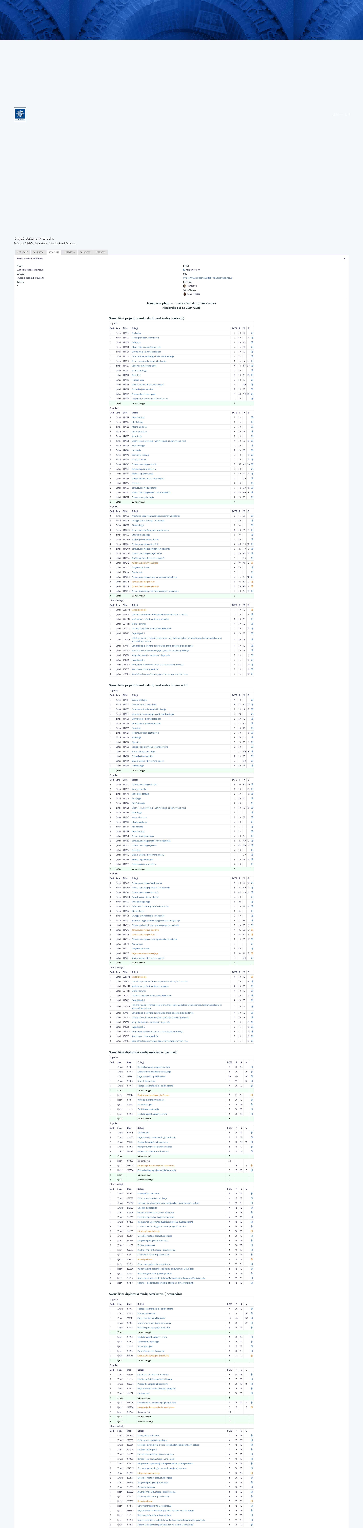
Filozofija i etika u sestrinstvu (145, 337)
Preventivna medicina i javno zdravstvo (156, 1212)
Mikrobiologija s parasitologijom (146, 351)
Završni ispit (137, 572)
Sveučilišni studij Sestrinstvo (63, 243)
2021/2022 (100, 252)
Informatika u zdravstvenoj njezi (146, 347)
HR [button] (349, 114)
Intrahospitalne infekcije (149, 1231)
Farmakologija (138, 380)
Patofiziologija (138, 445)
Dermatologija (138, 417)
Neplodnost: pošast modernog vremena (150, 619)
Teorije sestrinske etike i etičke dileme (155, 1085)
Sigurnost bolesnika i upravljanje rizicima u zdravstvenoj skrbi (166, 1282)
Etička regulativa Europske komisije (153, 1254)
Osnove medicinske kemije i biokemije (149, 361)
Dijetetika (136, 375)
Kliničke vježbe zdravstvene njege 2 (148, 478)
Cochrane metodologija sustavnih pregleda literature (162, 1226)
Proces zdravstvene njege (144, 394)
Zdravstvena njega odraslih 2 (145, 544)
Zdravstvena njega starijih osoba (147, 553)
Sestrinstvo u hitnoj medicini (145, 669)
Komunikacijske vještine (142, 389)
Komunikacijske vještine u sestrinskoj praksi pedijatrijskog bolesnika (163, 645)
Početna (18, 243)
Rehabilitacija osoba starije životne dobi (156, 1217)
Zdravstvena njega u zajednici (145, 586)
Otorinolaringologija (141, 534)
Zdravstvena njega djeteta (144, 487)
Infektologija (137, 422)
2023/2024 (70, 252)
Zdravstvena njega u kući (143, 581)
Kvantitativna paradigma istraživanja (154, 1071)
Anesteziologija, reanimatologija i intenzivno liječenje (156, 516)
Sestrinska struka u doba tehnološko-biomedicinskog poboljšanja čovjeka (171, 1278)
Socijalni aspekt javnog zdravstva (153, 1240)
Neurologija (137, 436)
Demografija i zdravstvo (149, 1193)
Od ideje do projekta (147, 1207)
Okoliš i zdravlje (139, 623)
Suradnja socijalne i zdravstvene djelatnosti (152, 628)
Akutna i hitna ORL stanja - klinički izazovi (156, 1250)
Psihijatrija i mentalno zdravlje (145, 539)
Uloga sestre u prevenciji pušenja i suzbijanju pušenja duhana (165, 1221)
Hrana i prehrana (145, 1259)
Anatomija (136, 333)
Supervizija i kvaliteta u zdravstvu (153, 1151)
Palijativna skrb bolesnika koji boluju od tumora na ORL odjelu (166, 1268)
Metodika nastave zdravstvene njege (155, 1235)
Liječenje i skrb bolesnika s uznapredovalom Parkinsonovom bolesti (168, 1203)
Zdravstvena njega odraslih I (145, 464)
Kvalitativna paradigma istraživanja (153, 1095)
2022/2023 (85, 252)
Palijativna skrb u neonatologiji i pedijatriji (157, 1137)
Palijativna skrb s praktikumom (151, 1076)
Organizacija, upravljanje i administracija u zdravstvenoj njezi (159, 441)
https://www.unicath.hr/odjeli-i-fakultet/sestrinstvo (207, 277)
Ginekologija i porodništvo (144, 469)
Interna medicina (139, 426)
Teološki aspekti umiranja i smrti (152, 1114)
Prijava (339, 114)
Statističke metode (147, 1081)
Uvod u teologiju (139, 370)
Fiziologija (136, 342)
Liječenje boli (143, 1132)
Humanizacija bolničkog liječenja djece (155, 1273)
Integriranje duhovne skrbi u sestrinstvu (156, 1165)
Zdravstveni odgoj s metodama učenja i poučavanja (155, 591)
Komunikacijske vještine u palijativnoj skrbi (157, 1170)
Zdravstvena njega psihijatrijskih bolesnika (151, 548)
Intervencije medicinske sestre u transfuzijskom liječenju (157, 664)
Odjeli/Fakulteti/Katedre (36, 243)
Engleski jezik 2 (138, 660)
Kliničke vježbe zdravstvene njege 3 (148, 558)
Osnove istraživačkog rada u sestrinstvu (150, 530)
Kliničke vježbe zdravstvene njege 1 (148, 384)
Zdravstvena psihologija (143, 497)
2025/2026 (38, 252)
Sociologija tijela (145, 1104)
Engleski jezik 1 (138, 633)
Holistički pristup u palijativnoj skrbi (154, 1067)
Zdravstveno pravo (147, 1245)
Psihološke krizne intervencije (151, 1099)
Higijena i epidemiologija (142, 473)
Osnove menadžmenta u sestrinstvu (154, 1264)
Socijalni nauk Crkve (140, 567)
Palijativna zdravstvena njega (145, 562)
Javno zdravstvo (139, 431)
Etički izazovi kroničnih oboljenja (152, 1198)
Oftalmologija (138, 525)
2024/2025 (54, 252)
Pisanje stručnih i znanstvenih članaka (155, 1146)
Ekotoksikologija (139, 609)
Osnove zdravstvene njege (144, 365)
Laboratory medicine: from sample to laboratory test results (159, 614)
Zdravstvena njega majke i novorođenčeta (151, 492)
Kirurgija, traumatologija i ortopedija (148, 520)
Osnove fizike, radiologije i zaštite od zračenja (153, 356)
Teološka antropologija (148, 1109)
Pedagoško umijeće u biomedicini (153, 1142)
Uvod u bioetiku (139, 459)
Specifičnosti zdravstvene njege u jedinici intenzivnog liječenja (160, 650)
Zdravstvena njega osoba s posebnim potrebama (154, 577)
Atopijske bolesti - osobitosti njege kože (151, 655)
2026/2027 (23, 252)
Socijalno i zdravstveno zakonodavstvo (150, 398)
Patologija (136, 450)
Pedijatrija (136, 483)
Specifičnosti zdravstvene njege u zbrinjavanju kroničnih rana (160, 674)
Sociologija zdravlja (140, 455)
